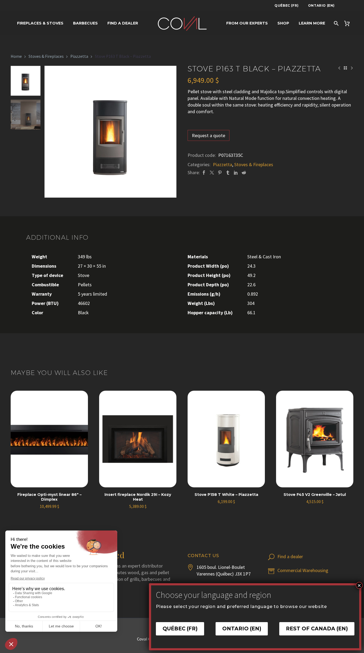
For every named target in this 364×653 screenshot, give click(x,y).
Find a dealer (122, 23)
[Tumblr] (228, 172)
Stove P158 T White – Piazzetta (226, 494)
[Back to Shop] (345, 68)
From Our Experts (247, 23)
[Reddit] (244, 172)
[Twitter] (212, 172)
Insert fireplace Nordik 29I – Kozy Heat (137, 497)
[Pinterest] (220, 172)
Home (16, 56)
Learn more (312, 23)
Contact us (203, 555)
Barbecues (85, 23)
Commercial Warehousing (302, 570)
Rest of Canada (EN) (317, 629)
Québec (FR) (286, 5)
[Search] (336, 23)
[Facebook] (204, 172)
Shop (283, 23)
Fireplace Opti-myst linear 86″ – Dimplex (49, 497)
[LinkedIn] (236, 172)
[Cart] (349, 23)
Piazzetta (79, 56)
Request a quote (208, 135)
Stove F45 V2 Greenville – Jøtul (315, 494)
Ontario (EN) (321, 5)
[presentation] (51, 131)
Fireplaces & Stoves (40, 23)
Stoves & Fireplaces (46, 56)
